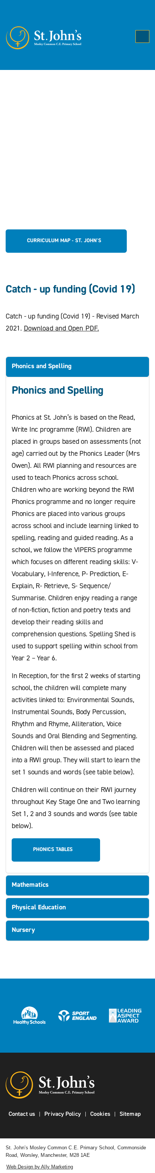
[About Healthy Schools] (29, 1015)
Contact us (22, 1114)
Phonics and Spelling (41, 366)
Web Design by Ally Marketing (39, 1167)
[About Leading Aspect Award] (125, 1015)
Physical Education (39, 907)
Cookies (100, 1114)
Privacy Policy (62, 1114)
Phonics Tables (53, 850)
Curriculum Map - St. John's (64, 241)
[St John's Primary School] (40, 38)
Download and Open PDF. (61, 328)
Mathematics (30, 885)
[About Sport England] (77, 1015)
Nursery (23, 930)
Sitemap (130, 1114)
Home (34, 138)
